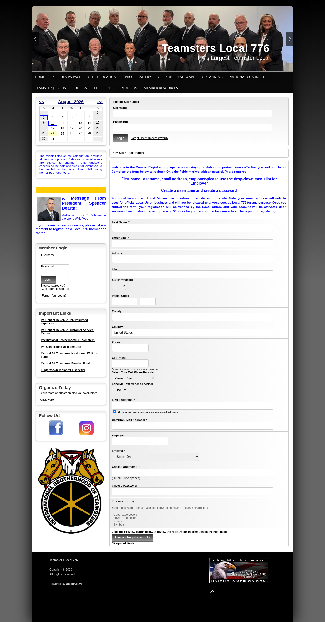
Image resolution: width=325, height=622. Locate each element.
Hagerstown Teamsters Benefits (63, 370)
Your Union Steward (176, 77)
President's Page (66, 77)
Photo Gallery (138, 77)
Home (40, 77)
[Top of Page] (212, 591)
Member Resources (161, 88)
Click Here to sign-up (55, 289)
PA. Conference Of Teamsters (61, 347)
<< (41, 101)
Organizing (212, 77)
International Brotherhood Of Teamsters (68, 340)
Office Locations (103, 77)
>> (100, 101)
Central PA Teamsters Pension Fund (65, 363)
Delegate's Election (92, 88)
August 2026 (71, 101)
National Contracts (247, 77)
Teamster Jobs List (51, 88)
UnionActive (74, 584)
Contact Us (127, 88)
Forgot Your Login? (54, 295)
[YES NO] (119, 390)
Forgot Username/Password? (149, 138)
